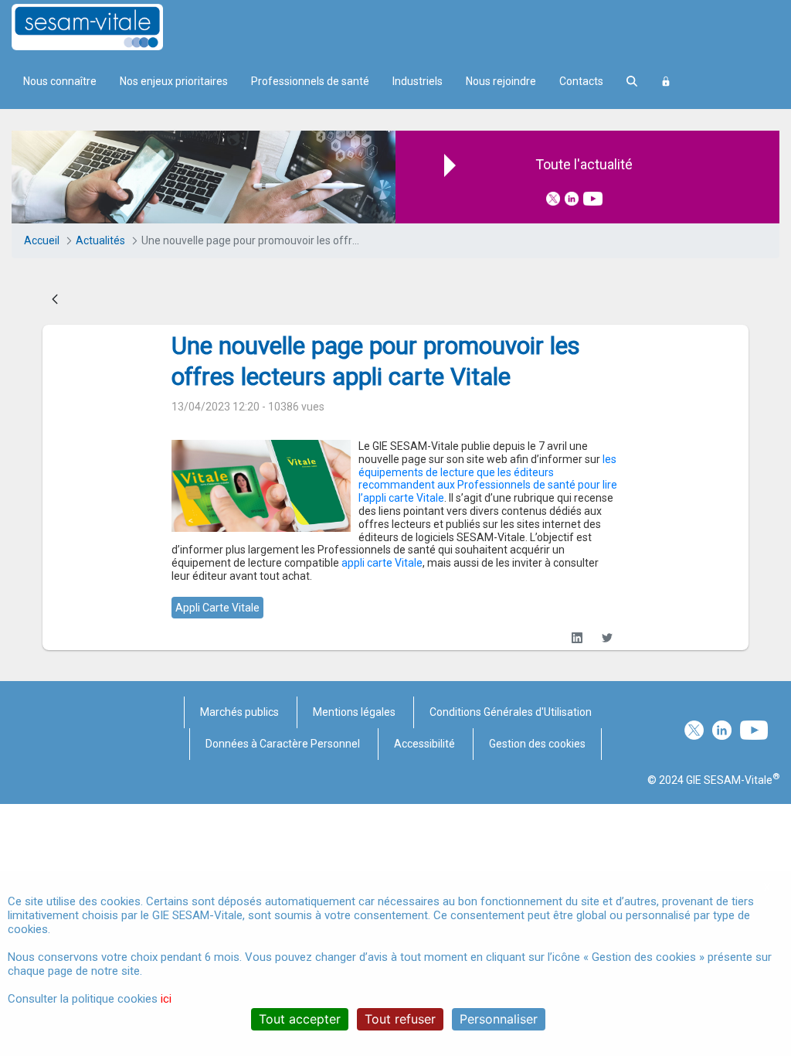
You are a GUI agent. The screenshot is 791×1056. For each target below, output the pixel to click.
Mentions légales (354, 712)
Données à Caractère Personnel (282, 743)
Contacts (581, 81)
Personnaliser (499, 1019)
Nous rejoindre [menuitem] (501, 81)
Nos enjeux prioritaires (174, 81)
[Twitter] (608, 638)
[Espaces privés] (666, 81)
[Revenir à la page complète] (54, 300)
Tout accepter (300, 1019)
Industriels (417, 81)
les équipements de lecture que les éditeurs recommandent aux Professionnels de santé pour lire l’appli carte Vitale (487, 478)
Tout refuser (400, 1019)
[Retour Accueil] (114, 27)
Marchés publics (239, 712)
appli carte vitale (217, 607)
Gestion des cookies (537, 743)
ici (166, 999)
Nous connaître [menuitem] (60, 81)
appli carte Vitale (382, 563)
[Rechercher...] (632, 81)
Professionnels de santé (310, 81)
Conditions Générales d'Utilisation (510, 712)
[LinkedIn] (577, 638)
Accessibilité (424, 743)
